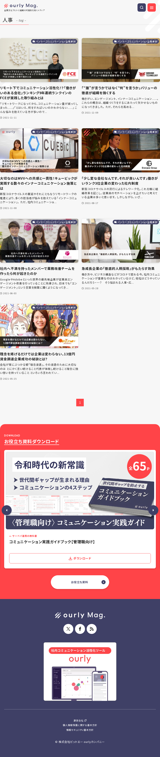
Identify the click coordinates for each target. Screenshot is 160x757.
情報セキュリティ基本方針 (80, 729)
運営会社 (79, 720)
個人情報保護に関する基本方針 (80, 725)
